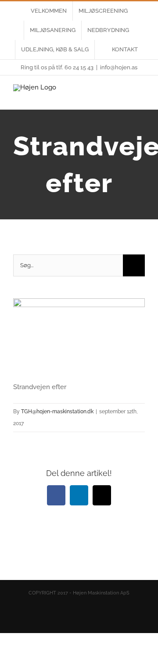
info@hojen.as (118, 67)
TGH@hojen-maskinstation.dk (57, 411)
